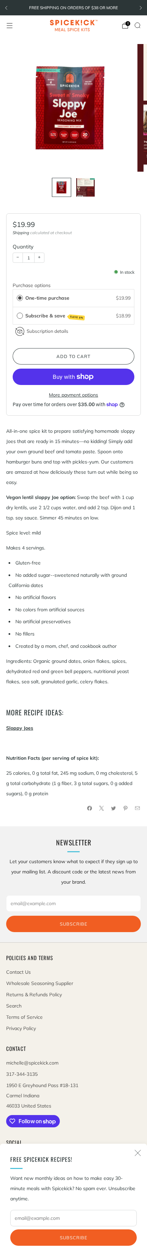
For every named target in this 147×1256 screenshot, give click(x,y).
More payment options (73, 395)
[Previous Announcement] (6, 8)
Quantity (23, 246)
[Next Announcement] (141, 8)
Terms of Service (24, 1017)
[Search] (137, 25)
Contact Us (18, 972)
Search (14, 1006)
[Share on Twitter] (113, 808)
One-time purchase (47, 298)
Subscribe (74, 1237)
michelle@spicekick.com (32, 1063)
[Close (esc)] (138, 1153)
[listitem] (73, 8)
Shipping (21, 232)
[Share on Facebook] (89, 808)
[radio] (20, 298)
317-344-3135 (22, 1074)
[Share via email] (137, 808)
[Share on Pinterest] (125, 808)
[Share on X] (101, 808)
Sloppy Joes (19, 728)
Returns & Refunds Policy (34, 994)
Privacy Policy (21, 1028)
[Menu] (9, 25)
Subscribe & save (54, 316)
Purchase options (32, 285)
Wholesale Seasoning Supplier (39, 983)
